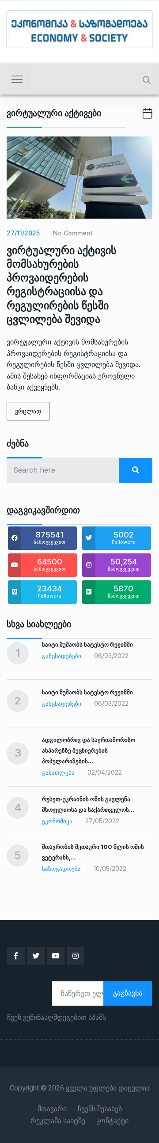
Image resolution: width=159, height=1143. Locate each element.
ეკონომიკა (57, 821)
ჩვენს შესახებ (100, 1109)
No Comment (73, 233)
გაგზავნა (127, 992)
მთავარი (52, 1109)
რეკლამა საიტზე (57, 1121)
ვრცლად (28, 411)
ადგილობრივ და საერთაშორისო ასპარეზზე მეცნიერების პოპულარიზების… (88, 750)
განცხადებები (61, 655)
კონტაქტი (112, 1121)
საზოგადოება (61, 868)
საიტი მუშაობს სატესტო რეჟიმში (87, 644)
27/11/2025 (23, 233)
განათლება (58, 772)
